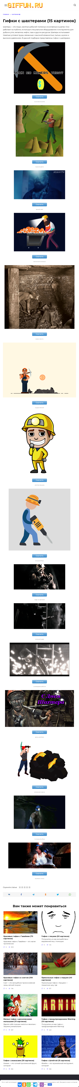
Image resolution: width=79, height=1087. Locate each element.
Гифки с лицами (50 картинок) (55, 936)
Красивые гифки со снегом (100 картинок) (18, 979)
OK (50, 1084)
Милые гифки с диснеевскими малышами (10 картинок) (17, 1020)
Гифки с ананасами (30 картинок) (18, 1060)
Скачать (39, 97)
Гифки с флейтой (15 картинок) (56, 1060)
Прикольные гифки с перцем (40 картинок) (57, 979)
